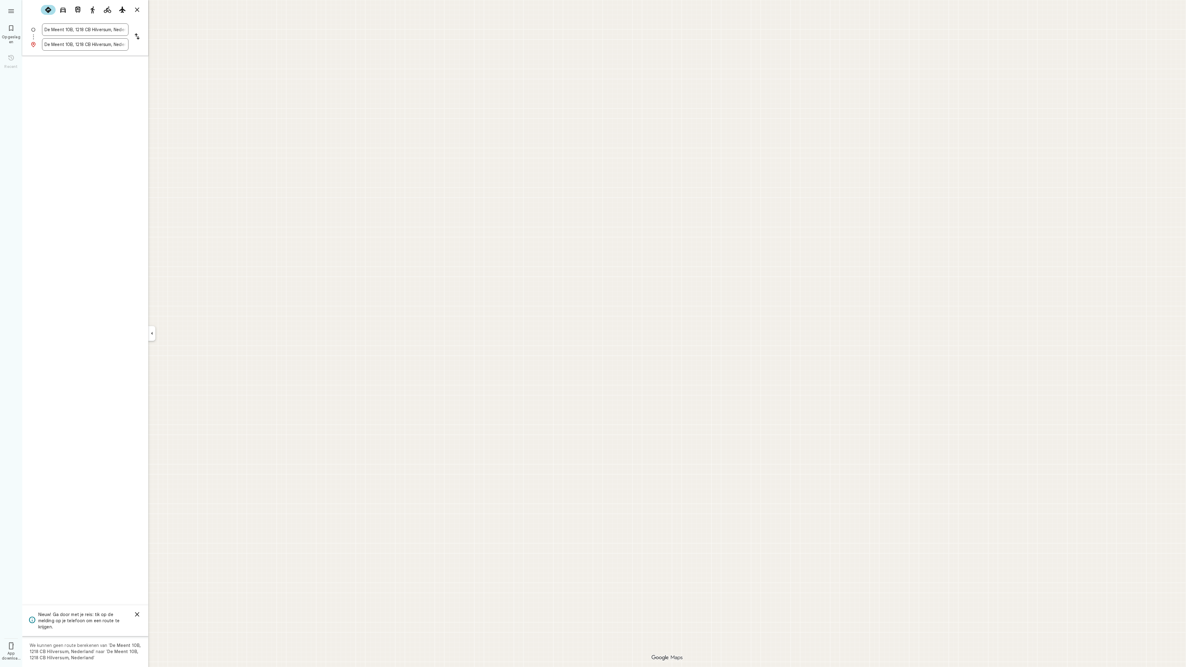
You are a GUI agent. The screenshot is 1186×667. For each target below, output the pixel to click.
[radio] (48, 10)
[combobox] (85, 29)
